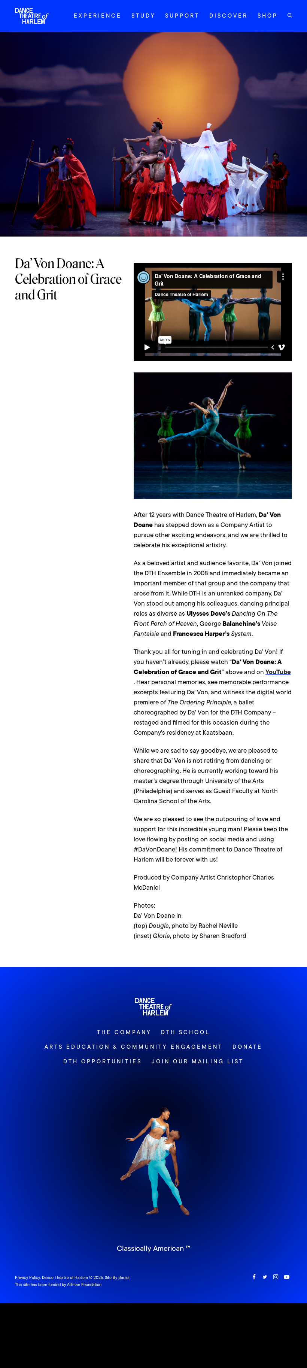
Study (143, 16)
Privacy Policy (27, 1277)
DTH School (185, 1032)
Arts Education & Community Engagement (133, 1047)
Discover (228, 16)
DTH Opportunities (102, 1061)
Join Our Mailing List (198, 1061)
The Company (124, 1032)
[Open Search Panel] (290, 15)
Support (182, 16)
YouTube (278, 672)
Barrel (124, 1277)
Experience (98, 16)
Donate (247, 1047)
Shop (268, 16)
